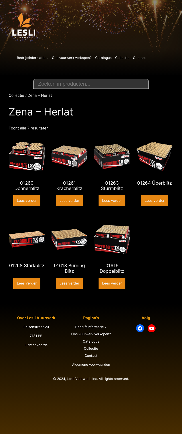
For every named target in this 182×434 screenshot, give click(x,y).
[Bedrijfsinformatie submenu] (47, 58)
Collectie (16, 95)
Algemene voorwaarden (91, 364)
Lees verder (27, 200)
